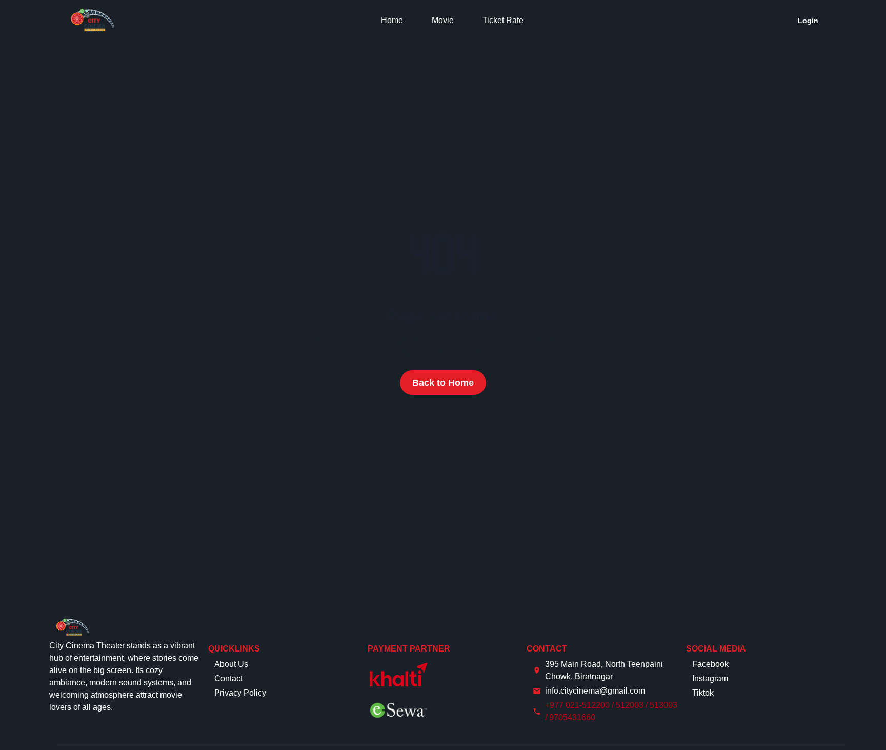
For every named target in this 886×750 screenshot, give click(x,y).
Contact (228, 678)
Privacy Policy (240, 692)
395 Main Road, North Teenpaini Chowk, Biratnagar (604, 670)
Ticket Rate (502, 20)
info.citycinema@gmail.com (595, 690)
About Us (231, 664)
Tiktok (703, 692)
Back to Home (443, 383)
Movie (443, 20)
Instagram (710, 678)
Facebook (710, 664)
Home (392, 20)
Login (808, 20)
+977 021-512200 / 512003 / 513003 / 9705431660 (611, 711)
